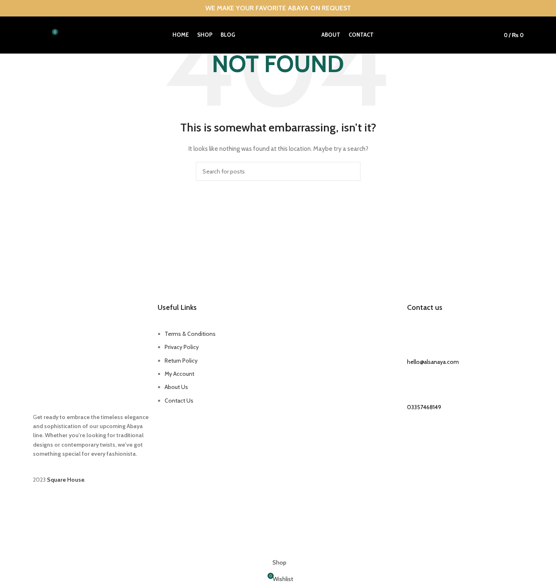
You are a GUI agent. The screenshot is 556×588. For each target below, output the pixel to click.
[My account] (482, 35)
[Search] (36, 35)
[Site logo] (278, 34)
